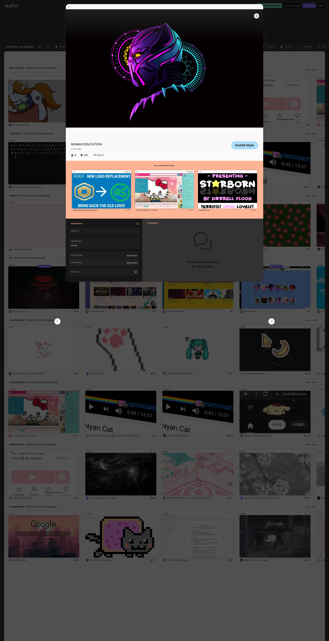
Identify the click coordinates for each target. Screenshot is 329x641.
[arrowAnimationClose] (57, 321)
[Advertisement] (10, 320)
